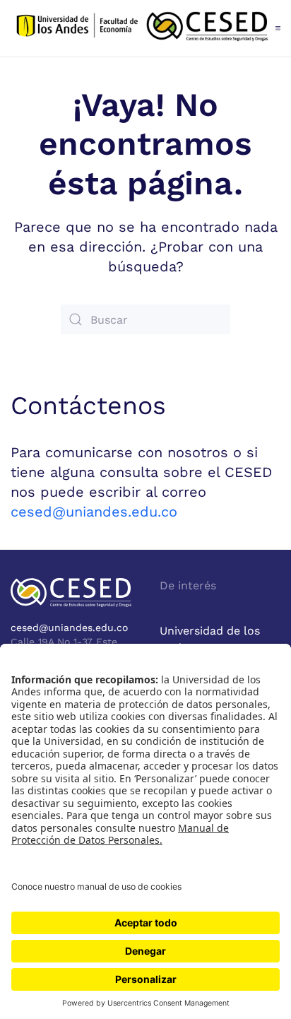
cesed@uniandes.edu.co (94, 511)
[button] (277, 28)
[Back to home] (143, 28)
